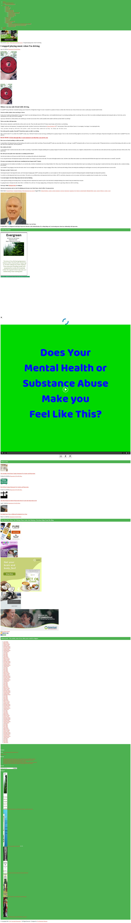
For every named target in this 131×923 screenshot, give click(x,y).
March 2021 (6, 714)
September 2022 (6, 694)
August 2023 (6, 681)
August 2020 (6, 722)
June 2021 (5, 711)
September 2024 (6, 665)
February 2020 (6, 730)
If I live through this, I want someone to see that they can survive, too (28, 137)
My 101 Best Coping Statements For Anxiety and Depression (15, 487)
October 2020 (6, 720)
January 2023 (6, 689)
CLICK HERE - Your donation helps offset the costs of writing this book (15, 276)
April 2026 (5, 641)
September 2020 (6, 721)
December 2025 (6, 646)
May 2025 (5, 655)
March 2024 (6, 672)
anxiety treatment (56, 190)
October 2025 (6, 649)
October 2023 (6, 678)
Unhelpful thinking (18, 190)
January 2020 (6, 731)
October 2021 (6, 706)
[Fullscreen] (128, 453)
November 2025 (6, 647)
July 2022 (5, 695)
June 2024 (5, 668)
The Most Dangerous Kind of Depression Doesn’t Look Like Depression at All (19, 500)
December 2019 (6, 732)
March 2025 (6, 657)
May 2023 (5, 684)
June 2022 (5, 697)
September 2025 (6, 650)
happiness (72, 190)
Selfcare (102, 190)
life (75, 190)
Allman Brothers (44, 190)
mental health (83, 190)
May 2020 (5, 726)
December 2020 (6, 717)
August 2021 (6, 709)
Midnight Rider (12, 185)
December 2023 (6, 676)
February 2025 (6, 659)
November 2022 (6, 692)
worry (109, 190)
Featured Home (9, 190)
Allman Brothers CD (51, 126)
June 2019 (5, 739)
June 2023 (5, 683)
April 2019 (5, 742)
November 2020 (6, 719)
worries (105, 190)
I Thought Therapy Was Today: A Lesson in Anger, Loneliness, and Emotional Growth (20, 762)
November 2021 (6, 705)
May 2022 (5, 698)
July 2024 (5, 667)
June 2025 (5, 654)
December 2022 (6, 690)
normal (98, 190)
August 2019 (6, 737)
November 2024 (6, 662)
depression (67, 190)
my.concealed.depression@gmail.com (11, 752)
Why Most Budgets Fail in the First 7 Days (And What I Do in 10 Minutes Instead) (19, 759)
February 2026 (6, 644)
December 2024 (6, 661)
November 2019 (6, 733)
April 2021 (5, 712)
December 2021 (6, 704)
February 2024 (6, 673)
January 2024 (6, 674)
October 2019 (6, 735)
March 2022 (6, 700)
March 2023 (6, 687)
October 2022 (6, 693)
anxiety (50, 190)
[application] (65, 389)
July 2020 (5, 724)
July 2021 (5, 710)
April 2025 (5, 656)
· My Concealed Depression (15, 921)
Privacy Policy (3, 754)
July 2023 (5, 682)
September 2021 (6, 708)
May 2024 (5, 670)
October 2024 (6, 663)
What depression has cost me (28, 190)
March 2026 (6, 643)
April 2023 (5, 686)
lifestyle (78, 190)
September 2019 (6, 736)
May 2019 (5, 741)
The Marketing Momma (42, 921)
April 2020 (5, 727)
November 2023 (6, 677)
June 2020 (5, 725)
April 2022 (5, 699)
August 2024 (6, 666)
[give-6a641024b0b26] (1, 317)
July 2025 (5, 652)
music (95, 190)
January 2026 (6, 645)
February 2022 (6, 701)
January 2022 (6, 703)
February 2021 (6, 715)
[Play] (2, 453)
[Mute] (126, 453)
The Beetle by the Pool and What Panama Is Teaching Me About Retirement (18, 763)
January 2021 (6, 716)
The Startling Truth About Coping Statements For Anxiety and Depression (18, 473)
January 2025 (6, 660)
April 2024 (5, 671)
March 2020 (6, 728)
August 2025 (6, 651)
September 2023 (6, 679)
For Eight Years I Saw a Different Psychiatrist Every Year (14, 514)
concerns (62, 190)
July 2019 (5, 738)
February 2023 (6, 688)
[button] (65, 389)
